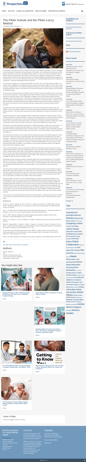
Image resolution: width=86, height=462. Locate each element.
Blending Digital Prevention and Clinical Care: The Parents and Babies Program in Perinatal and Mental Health (49, 330)
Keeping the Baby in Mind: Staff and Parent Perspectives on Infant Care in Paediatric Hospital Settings (16, 294)
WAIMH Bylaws (78, 297)
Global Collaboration (24, 11)
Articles (11, 11)
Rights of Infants (79, 284)
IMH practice (75, 250)
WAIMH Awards (78, 295)
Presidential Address (56, 11)
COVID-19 (69, 226)
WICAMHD (68, 310)
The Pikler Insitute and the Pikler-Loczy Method (15, 244)
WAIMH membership (71, 304)
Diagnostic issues (72, 231)
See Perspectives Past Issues (74, 41)
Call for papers (78, 221)
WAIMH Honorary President (73, 301)
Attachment (78, 218)
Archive (69, 201)
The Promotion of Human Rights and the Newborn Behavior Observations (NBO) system (15, 403)
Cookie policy (47, 442)
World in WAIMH (41, 11)
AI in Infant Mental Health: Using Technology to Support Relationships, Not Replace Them (16, 366)
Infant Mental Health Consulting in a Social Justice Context (49, 293)
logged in (12, 419)
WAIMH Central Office (75, 300)
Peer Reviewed (78, 270)
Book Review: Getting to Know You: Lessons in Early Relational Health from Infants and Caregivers (49, 367)
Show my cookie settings (50, 439)
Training (81, 287)
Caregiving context (74, 223)
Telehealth (76, 287)
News (4, 11)
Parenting (70, 267)
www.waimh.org (7, 438)
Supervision (69, 287)
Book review (70, 221)
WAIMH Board (70, 297)
